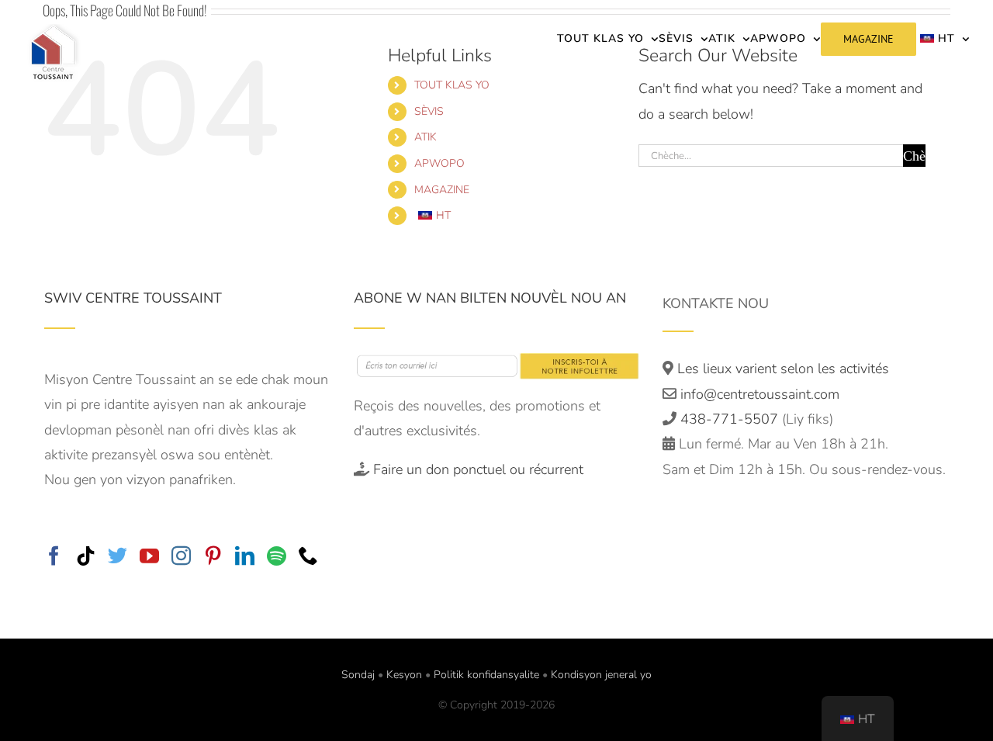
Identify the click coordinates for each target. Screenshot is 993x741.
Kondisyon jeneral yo (601, 674)
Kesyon (404, 674)
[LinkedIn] (244, 555)
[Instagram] (181, 555)
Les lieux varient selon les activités (781, 368)
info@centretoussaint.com (759, 394)
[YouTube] (149, 555)
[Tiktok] (85, 555)
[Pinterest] (213, 555)
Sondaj (358, 674)
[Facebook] (54, 555)
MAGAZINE (441, 189)
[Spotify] (276, 555)
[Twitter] (117, 555)
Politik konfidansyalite (486, 674)
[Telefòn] (308, 555)
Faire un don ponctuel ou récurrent (478, 469)
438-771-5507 (731, 419)
